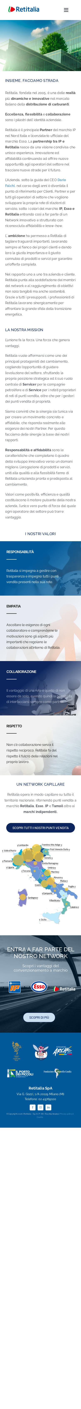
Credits (40, 1117)
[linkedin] (48, 1107)
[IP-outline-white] (15, 982)
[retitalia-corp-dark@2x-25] (23, 7)
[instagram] (40, 1107)
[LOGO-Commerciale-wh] (64, 987)
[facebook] (33, 1107)
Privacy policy (65, 1114)
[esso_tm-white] (39, 982)
